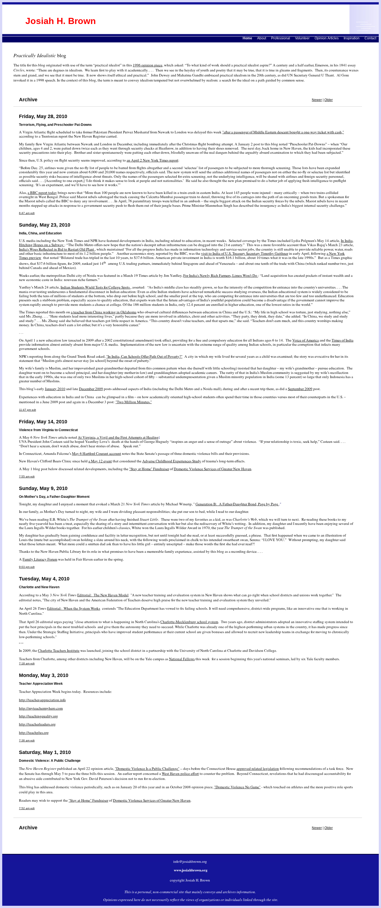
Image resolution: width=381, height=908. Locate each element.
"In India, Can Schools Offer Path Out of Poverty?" (144, 356)
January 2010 (55, 388)
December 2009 (91, 388)
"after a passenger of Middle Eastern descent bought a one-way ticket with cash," (283, 131)
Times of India (342, 340)
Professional (280, 38)
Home (247, 38)
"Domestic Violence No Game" (237, 786)
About (261, 38)
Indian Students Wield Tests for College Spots (96, 287)
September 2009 (300, 388)
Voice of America (305, 340)
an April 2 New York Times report (152, 160)
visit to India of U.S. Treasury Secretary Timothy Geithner (244, 253)
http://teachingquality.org (38, 716)
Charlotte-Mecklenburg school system (189, 621)
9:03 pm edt (27, 566)
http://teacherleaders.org (37, 724)
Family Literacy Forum (40, 559)
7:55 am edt (27, 476)
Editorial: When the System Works (73, 608)
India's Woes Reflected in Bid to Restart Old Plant (57, 249)
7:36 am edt (27, 740)
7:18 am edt (27, 663)
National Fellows (182, 658)
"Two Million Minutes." (133, 401)
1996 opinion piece (147, 65)
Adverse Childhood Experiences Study (171, 460)
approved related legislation (258, 768)
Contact (370, 38)
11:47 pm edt (27, 409)
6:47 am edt (27, 213)
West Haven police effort (180, 773)
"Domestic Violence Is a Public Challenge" (147, 768)
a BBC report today (42, 192)
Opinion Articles (327, 38)
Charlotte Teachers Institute (58, 650)
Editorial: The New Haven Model (103, 594)
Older (328, 100)
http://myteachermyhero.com (41, 708)
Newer (317, 100)
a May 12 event (100, 460)
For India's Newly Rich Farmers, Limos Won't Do (220, 275)
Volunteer (302, 38)
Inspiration (352, 38)
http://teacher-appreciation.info (42, 699)
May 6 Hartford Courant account (96, 453)
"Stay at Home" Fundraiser (149, 468)
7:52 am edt (27, 808)
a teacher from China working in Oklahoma (103, 311)
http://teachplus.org (34, 732)
